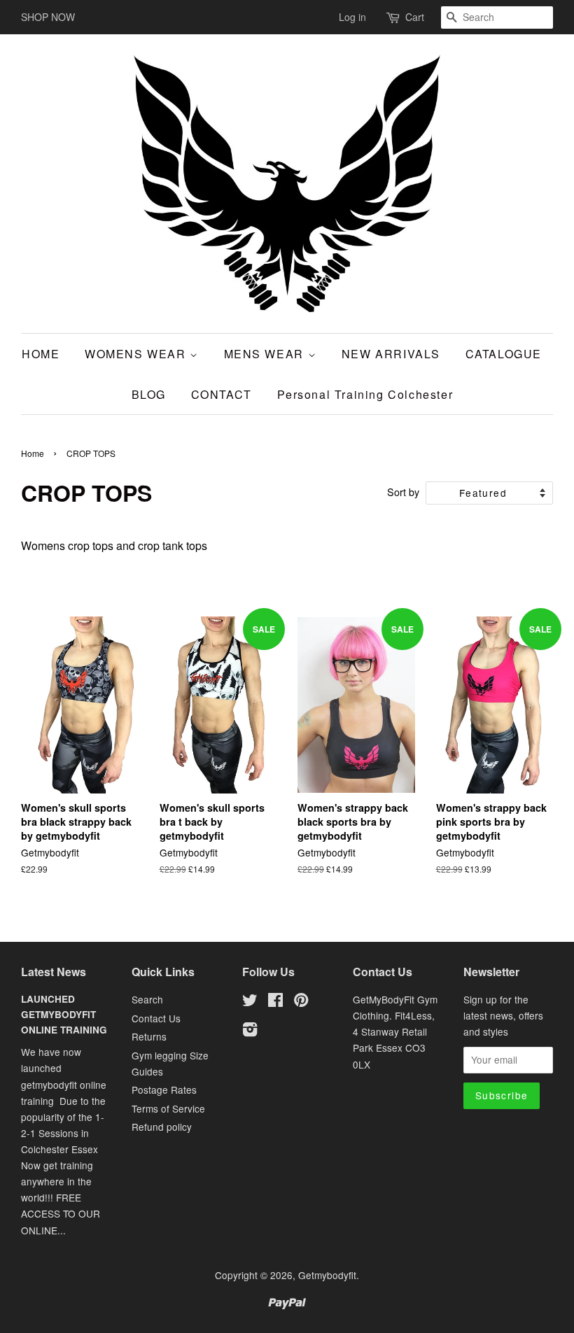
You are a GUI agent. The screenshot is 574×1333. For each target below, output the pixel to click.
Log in (352, 17)
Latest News (53, 972)
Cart (414, 17)
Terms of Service (168, 1108)
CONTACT (221, 394)
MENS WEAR (266, 354)
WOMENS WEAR (137, 354)
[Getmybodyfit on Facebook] (275, 1002)
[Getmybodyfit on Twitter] (250, 1002)
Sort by (403, 491)
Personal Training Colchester (365, 394)
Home (32, 453)
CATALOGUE (503, 354)
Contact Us (156, 1018)
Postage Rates (164, 1089)
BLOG (149, 394)
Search (147, 999)
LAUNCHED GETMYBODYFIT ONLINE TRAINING (64, 1014)
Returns (149, 1036)
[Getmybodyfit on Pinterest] (301, 1002)
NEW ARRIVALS (391, 354)
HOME (40, 354)
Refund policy (162, 1127)
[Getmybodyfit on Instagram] (250, 1031)
